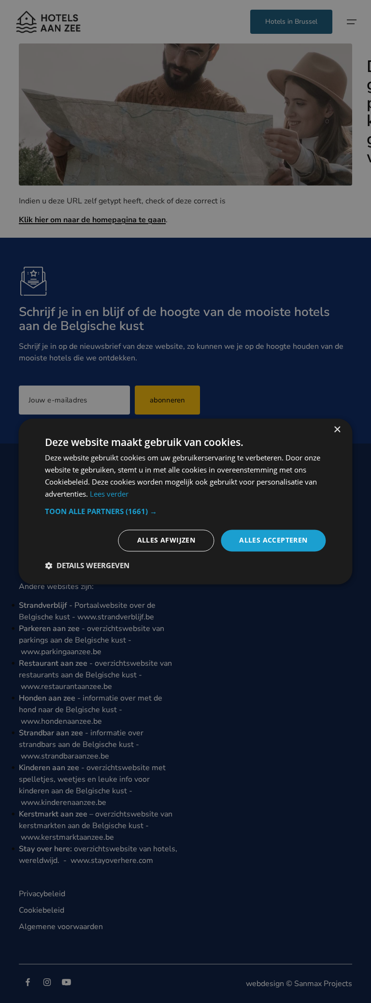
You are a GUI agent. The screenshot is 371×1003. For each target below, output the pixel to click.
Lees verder (109, 494)
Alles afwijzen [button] (166, 540)
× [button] (337, 429)
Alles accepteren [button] (273, 540)
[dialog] (185, 501)
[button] (185, 511)
